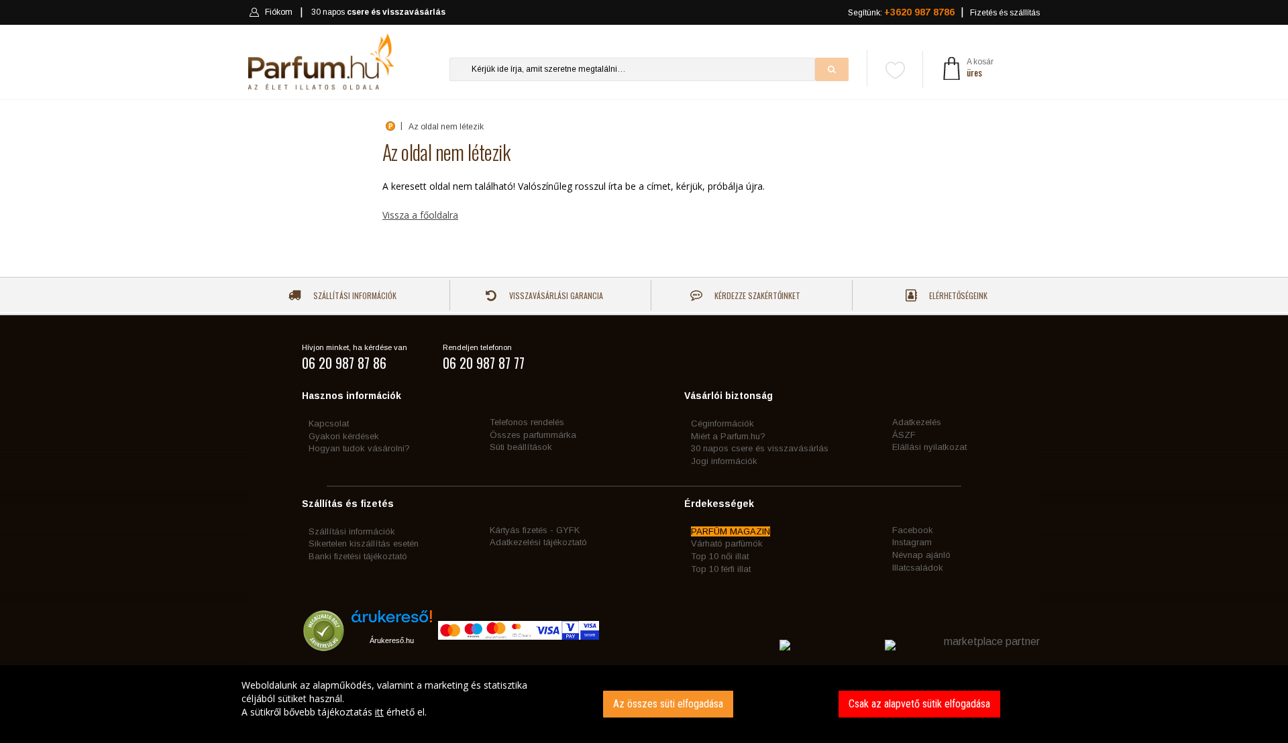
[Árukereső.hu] (392, 621)
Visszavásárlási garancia (555, 295)
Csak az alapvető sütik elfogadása (919, 703)
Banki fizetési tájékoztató (358, 556)
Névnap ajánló (921, 555)
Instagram (912, 542)
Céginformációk (722, 423)
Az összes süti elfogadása (668, 703)
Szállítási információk (353, 295)
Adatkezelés (916, 422)
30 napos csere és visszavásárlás (759, 448)
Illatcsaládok (917, 568)
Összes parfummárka (533, 435)
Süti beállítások (521, 447)
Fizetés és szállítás (1005, 12)
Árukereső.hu (392, 640)
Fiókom (278, 12)
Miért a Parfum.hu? (728, 436)
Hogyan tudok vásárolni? (359, 448)
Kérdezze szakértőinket (756, 295)
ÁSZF (904, 435)
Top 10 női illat (720, 556)
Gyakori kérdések (344, 436)
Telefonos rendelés (527, 422)
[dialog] (644, 704)
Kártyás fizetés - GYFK (535, 530)
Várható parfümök (727, 543)
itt (379, 711)
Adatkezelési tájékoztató (538, 542)
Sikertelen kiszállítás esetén (364, 543)
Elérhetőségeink (957, 295)
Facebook (912, 530)
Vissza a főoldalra (420, 215)
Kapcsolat (329, 423)
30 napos (378, 12)
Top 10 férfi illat (721, 569)
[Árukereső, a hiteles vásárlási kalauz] (323, 644)
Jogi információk (724, 461)
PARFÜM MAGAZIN (730, 531)
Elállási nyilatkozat (929, 447)
